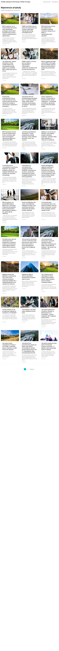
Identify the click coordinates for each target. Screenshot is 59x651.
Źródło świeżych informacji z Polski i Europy (15, 2)
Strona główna (55, 1)
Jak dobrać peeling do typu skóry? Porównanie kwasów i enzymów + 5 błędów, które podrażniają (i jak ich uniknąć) (49, 346)
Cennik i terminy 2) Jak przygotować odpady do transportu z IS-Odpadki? (9, 311)
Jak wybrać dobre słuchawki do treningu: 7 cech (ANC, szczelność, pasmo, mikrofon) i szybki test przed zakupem (9, 346)
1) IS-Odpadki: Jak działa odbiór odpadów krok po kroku (29, 311)
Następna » (32, 369)
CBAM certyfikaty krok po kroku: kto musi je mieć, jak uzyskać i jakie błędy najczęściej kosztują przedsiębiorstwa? (29, 29)
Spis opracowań (46, 1)
